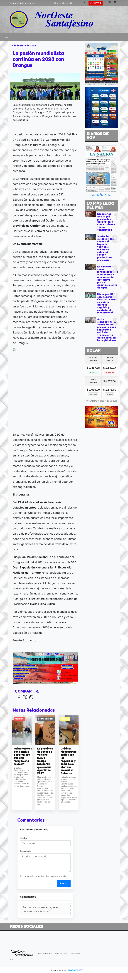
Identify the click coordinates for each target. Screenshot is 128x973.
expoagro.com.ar (24, 486)
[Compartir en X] (25, 697)
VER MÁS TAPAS (101, 194)
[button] (85, 3)
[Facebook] (105, 3)
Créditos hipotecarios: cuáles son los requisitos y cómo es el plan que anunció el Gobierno (69, 761)
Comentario (25, 851)
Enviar (64, 883)
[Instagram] (110, 3)
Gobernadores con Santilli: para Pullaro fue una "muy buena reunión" (22, 756)
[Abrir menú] (6, 37)
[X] (116, 3)
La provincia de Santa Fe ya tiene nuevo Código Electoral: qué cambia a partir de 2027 (45, 761)
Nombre (23, 838)
